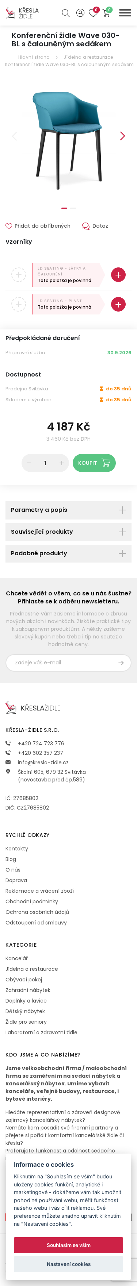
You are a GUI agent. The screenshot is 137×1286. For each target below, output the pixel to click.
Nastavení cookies (69, 1264)
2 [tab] (73, 208)
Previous (14, 136)
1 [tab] (64, 208)
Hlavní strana (34, 57)
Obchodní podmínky (31, 901)
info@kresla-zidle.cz (42, 762)
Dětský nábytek (25, 1011)
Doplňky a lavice (26, 1000)
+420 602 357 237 (39, 753)
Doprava (16, 880)
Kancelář (16, 958)
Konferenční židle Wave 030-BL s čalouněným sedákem (69, 64)
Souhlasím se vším (69, 1245)
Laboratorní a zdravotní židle (41, 1032)
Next (122, 136)
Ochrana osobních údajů (37, 912)
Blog (10, 859)
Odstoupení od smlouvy (36, 922)
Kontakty (16, 848)
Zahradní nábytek (27, 990)
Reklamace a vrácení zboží (39, 891)
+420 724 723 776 (40, 743)
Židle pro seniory (26, 1022)
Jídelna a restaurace (88, 57)
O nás (12, 869)
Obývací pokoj (23, 979)
